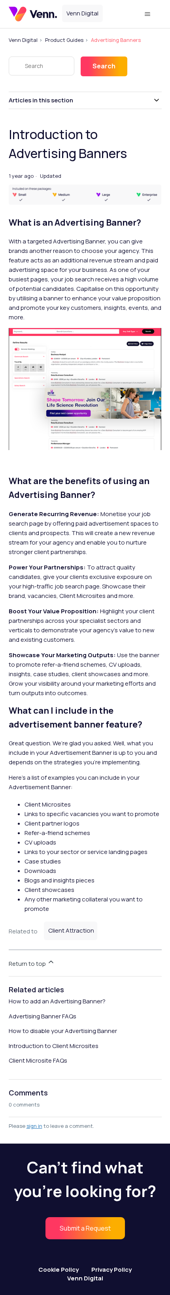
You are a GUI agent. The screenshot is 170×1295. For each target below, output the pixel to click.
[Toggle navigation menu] (148, 14)
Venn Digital (23, 39)
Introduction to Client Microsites (53, 1046)
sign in (34, 1125)
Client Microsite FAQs (38, 1060)
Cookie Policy (58, 1269)
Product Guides (64, 39)
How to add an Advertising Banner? (57, 1001)
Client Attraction (71, 930)
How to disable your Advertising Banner (63, 1031)
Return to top (28, 963)
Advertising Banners (116, 39)
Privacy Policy (111, 1269)
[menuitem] (85, 1228)
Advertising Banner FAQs (42, 1016)
